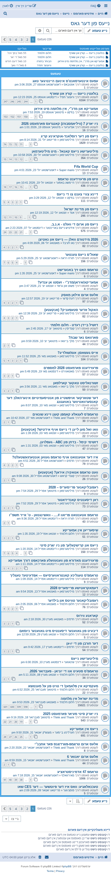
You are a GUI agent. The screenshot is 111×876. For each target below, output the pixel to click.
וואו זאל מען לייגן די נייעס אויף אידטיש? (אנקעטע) (59, 429)
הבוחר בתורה (44, 61)
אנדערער (69, 127)
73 (10, 144)
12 (21, 159)
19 (21, 721)
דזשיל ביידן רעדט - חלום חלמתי (74, 325)
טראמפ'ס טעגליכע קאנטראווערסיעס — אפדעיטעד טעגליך (54, 575)
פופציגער (68, 790)
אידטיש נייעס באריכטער (60, 227)
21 (21, 232)
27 (10, 737)
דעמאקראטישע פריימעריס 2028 (74, 588)
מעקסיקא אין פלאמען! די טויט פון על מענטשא (63, 686)
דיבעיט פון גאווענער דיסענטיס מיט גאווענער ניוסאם (58, 631)
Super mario (66, 170)
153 (5, 116)
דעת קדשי (68, 298)
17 (10, 187)
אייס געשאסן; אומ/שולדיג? (78, 353)
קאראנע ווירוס (87, 616)
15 (5, 159)
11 (10, 217)
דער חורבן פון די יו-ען (82, 643)
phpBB (67, 866)
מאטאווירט (67, 371)
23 (10, 232)
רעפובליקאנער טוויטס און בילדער (73, 600)
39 (15, 779)
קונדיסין (69, 328)
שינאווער (69, 662)
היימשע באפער (65, 182)
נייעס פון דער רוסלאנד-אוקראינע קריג (69, 136)
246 (12, 101)
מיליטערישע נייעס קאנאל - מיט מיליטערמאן (65, 151)
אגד (72, 212)
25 (21, 737)
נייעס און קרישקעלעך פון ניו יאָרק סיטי (69, 545)
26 (15, 737)
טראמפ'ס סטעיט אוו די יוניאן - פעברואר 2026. (63, 671)
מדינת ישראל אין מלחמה (79, 699)
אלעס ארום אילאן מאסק (79, 295)
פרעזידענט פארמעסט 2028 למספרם (71, 368)
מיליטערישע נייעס (84, 659)
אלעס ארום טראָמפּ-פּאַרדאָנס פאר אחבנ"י (66, 744)
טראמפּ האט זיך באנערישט (77, 270)
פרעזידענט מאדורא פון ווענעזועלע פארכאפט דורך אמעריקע (53, 560)
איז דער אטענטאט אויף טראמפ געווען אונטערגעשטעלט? (55, 457)
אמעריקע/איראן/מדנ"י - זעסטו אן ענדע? (68, 282)
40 (10, 779)
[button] (4, 39)
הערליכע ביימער (64, 732)
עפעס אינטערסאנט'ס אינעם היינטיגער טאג (65, 81)
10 (15, 217)
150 (26, 116)
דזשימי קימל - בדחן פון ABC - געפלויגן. (68, 442)
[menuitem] (96, 6)
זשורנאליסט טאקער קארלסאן (75, 383)
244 (26, 101)
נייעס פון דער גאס (90, 23)
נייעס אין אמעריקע (84, 729)
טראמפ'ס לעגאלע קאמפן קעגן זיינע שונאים (65, 414)
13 (15, 159)
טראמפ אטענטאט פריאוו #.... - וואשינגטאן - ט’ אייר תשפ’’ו (53, 515)
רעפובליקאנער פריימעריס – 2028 (73, 487)
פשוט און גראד (65, 285)
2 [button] (27, 39)
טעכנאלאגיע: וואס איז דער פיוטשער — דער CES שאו (58, 787)
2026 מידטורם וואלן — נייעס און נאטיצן (68, 239)
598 (26, 707)
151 (19, 116)
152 (12, 116)
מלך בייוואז (67, 341)
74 (5, 144)
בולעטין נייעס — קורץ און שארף (86, 53)
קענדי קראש (67, 475)
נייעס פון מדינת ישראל (81, 209)
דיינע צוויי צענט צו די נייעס (77, 194)
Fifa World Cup (86, 166)
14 (10, 159)
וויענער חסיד (44, 65)
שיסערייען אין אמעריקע (80, 530)
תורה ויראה (67, 258)
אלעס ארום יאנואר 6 (82, 757)
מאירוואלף (67, 775)
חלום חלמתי (44, 53)
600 (12, 707)
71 (21, 144)
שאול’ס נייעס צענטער (81, 255)
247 (5, 101)
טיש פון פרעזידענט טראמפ (78, 179)
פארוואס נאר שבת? (83, 338)
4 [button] (16, 39)
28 (5, 737)
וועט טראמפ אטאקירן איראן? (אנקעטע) (68, 472)
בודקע (70, 112)
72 (15, 144)
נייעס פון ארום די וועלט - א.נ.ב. (74, 224)
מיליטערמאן (67, 139)
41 (5, 779)
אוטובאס (69, 84)
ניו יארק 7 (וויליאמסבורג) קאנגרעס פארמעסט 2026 (59, 124)
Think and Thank (63, 417)
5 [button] (10, 39)
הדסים (70, 460)
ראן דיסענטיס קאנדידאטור (77, 500)
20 (15, 721)
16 (15, 187)
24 (5, 232)
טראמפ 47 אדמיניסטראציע (77, 772)
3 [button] (21, 39)
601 (5, 707)
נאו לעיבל (68, 242)
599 (19, 707)
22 (15, 232)
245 (19, 101)
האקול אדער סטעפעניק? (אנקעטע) (71, 310)
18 (5, 187)
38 (21, 779)
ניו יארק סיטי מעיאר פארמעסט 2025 (70, 714)
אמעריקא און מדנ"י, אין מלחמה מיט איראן (81, 61)
